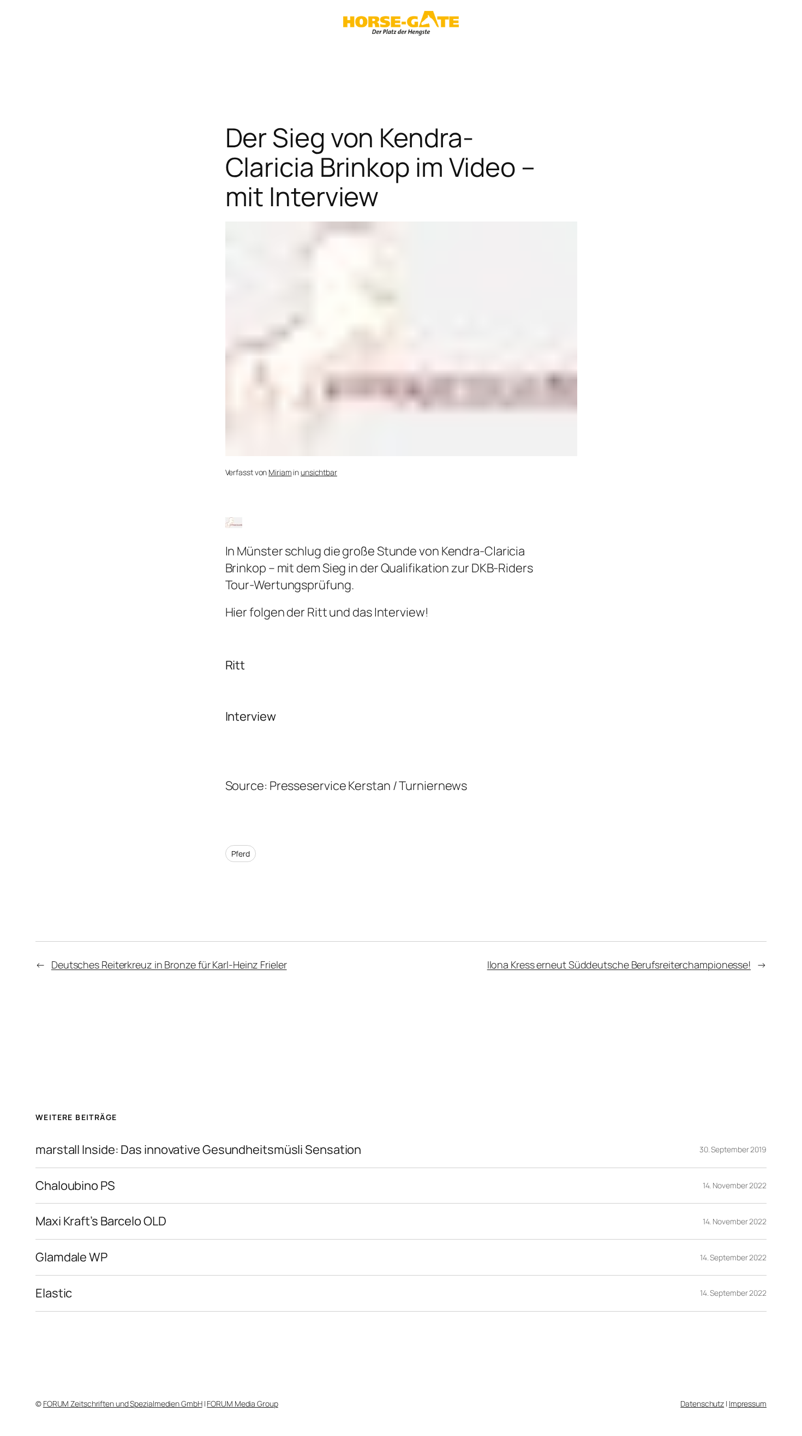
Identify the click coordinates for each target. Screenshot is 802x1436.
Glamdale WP (71, 1257)
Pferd (240, 853)
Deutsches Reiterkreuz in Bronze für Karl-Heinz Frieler (169, 964)
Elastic (53, 1293)
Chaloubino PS (75, 1186)
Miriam (279, 472)
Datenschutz (702, 1403)
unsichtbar (319, 472)
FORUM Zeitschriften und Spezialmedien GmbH (122, 1403)
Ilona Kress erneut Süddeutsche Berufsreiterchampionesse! (619, 964)
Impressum (748, 1403)
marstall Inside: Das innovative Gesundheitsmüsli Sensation (198, 1150)
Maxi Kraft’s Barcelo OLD (100, 1221)
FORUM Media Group (242, 1403)
